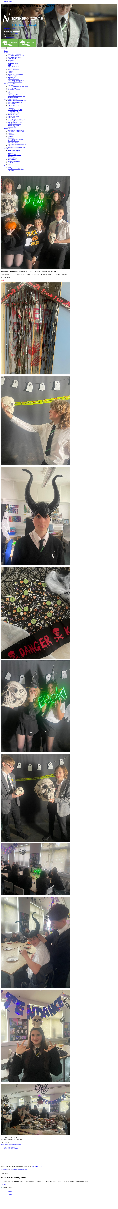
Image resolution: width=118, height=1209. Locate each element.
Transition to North (13, 63)
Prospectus (10, 60)
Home (6, 51)
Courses (10, 133)
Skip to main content (6, 1)
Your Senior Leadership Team (16, 55)
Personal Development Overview (17, 100)
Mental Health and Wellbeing (16, 80)
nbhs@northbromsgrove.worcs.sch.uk (11, 1144)
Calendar (10, 162)
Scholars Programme (13, 125)
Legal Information (37, 1166)
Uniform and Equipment (14, 155)
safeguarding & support (10, 28)
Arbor (9, 164)
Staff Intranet (11, 68)
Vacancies (10, 71)
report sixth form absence (11, 1148)
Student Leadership (13, 114)
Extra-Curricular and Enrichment (16, 119)
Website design (5, 1169)
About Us (7, 52)
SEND (9, 65)
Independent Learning (14, 89)
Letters (9, 167)
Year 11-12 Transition (13, 141)
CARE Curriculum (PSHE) (15, 110)
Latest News (11, 170)
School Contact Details (14, 150)
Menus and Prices (12, 158)
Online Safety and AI (13, 79)
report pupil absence (9, 1147)
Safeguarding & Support (10, 75)
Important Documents (13, 69)
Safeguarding (11, 77)
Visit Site (3, 1184)
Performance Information (14, 57)
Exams (9, 91)
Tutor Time (11, 107)
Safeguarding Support (14, 161)
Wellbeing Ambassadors (14, 124)
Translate (17, 33)
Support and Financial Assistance (17, 144)
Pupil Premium (12, 159)
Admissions (11, 62)
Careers (10, 145)
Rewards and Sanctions (14, 105)
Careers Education (13, 111)
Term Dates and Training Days (16, 169)
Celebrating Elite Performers (15, 120)
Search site (4, 1173)
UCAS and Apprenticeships (15, 139)
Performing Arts (12, 127)
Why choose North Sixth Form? (16, 131)
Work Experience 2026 (14, 113)
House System (11, 117)
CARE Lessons (12, 88)
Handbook (10, 136)
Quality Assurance (13, 97)
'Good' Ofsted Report (13, 66)
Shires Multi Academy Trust (15, 74)
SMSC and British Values (15, 102)
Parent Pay (10, 153)
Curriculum (11, 85)
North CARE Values (13, 116)
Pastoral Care (11, 103)
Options (10, 93)
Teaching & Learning (10, 83)
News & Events (8, 165)
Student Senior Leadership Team (16, 147)
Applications (11, 134)
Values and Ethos (12, 58)
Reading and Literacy (13, 94)
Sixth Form (7, 128)
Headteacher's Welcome (14, 54)
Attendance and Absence (14, 152)
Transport (10, 156)
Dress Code (11, 138)
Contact (10, 72)
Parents (6, 148)
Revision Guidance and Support (16, 96)
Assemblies (11, 108)
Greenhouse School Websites (19, 1169)
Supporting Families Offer (15, 82)
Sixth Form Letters (13, 142)
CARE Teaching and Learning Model (18, 86)
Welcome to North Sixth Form (16, 130)
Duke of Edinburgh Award (15, 122)
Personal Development (10, 99)
